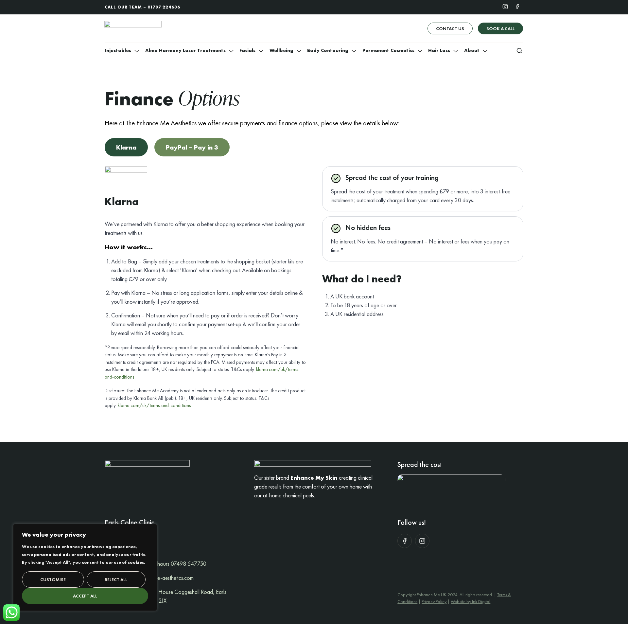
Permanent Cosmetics (388, 50)
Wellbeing (281, 50)
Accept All (85, 596)
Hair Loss (439, 50)
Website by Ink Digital (470, 601)
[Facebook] (517, 6)
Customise (53, 579)
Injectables (118, 50)
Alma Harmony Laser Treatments (185, 50)
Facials (247, 50)
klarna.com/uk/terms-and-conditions (154, 405)
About (472, 50)
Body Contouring (327, 50)
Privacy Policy (434, 601)
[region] (85, 567)
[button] (519, 50)
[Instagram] (505, 6)
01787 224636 (164, 7)
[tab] (126, 147)
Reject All (116, 579)
